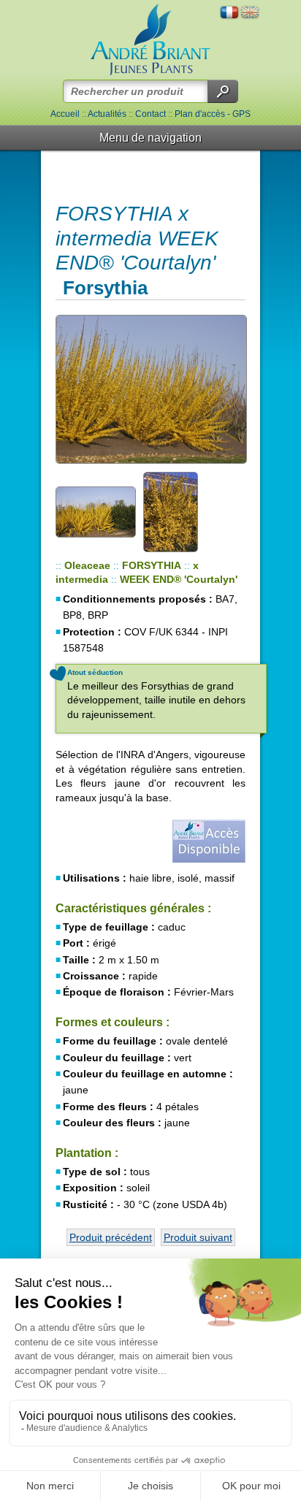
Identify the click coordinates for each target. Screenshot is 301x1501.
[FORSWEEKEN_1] (150, 389)
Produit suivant (198, 1237)
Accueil (65, 114)
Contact (150, 114)
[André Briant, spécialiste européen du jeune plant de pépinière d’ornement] (150, 40)
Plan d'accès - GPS (213, 114)
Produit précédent (110, 1237)
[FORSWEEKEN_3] (183, 511)
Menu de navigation (150, 137)
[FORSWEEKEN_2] (96, 511)
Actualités (107, 114)
